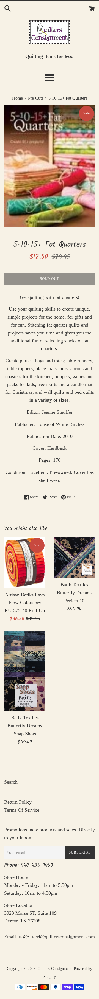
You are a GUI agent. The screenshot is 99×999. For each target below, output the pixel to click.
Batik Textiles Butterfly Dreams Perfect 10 (74, 592)
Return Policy (18, 802)
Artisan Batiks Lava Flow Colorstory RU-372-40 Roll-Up (25, 603)
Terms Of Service (21, 810)
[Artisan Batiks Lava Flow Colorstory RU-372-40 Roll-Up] (24, 562)
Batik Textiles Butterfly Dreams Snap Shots (24, 725)
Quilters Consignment (55, 968)
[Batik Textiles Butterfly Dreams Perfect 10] (74, 557)
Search (11, 782)
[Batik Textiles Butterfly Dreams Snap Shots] (24, 671)
